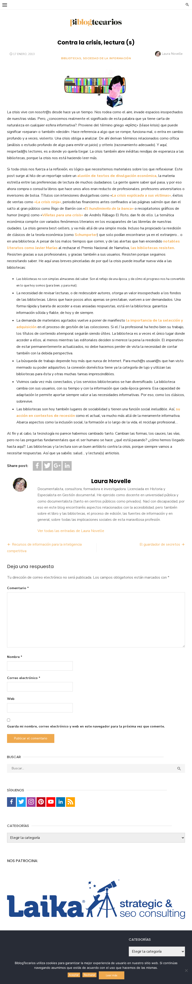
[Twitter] (47, 466)
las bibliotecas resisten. (153, 247)
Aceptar (74, 975)
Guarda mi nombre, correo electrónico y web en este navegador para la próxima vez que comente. (86, 726)
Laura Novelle (172, 53)
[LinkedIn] (67, 466)
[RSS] (70, 802)
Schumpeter (86, 234)
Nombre (14, 657)
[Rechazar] (186, 970)
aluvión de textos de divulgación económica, (117, 175)
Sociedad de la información (107, 58)
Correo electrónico (23, 678)
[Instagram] (31, 802)
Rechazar (89, 975)
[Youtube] (50, 802)
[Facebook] (37, 466)
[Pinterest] (41, 802)
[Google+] (57, 466)
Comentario (18, 588)
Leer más (111, 975)
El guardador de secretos (160, 544)
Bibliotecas (71, 58)
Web (11, 699)
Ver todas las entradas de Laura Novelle (70, 530)
